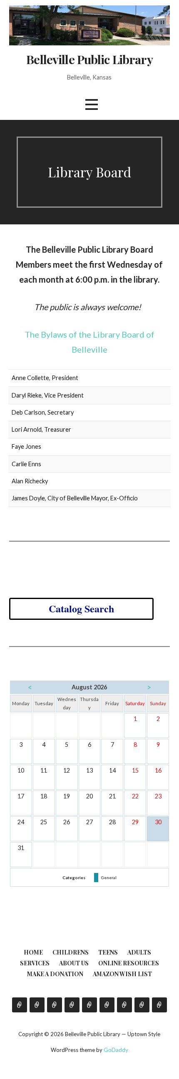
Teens (108, 952)
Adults (139, 952)
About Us (74, 963)
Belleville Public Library (89, 59)
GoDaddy (116, 1049)
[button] (91, 104)
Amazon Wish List (122, 974)
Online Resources (128, 963)
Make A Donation (55, 974)
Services (35, 963)
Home (33, 952)
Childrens (70, 952)
